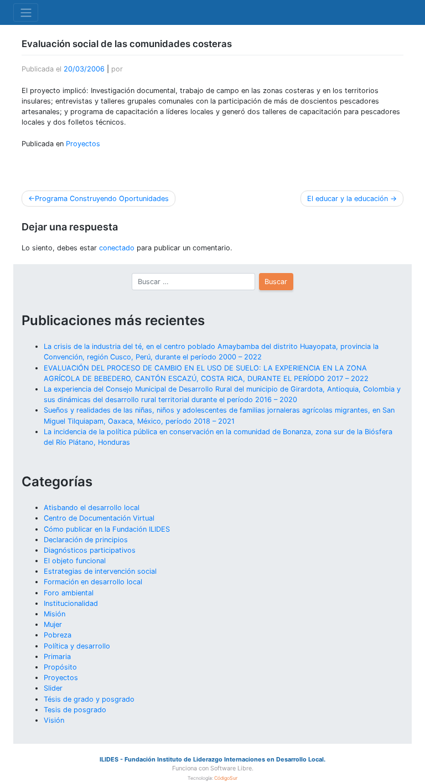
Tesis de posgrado (75, 710)
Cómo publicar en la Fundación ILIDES (107, 529)
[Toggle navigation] (25, 12)
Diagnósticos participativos (90, 550)
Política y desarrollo (77, 646)
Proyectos (83, 144)
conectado (116, 248)
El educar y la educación (347, 198)
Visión (54, 720)
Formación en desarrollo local (93, 582)
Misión (54, 614)
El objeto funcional (75, 561)
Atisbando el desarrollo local (91, 507)
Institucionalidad (71, 603)
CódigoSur (225, 778)
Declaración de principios (86, 540)
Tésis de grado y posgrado (89, 699)
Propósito (60, 667)
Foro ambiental (69, 593)
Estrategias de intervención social (100, 571)
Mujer (53, 624)
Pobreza (57, 635)
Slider (53, 688)
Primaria (57, 656)
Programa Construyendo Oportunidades (102, 198)
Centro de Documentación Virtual (99, 518)
